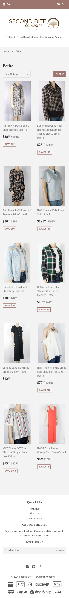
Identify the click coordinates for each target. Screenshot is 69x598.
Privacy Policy (34, 518)
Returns (34, 508)
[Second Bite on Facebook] (28, 567)
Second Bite (25, 576)
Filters (60, 74)
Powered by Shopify (45, 576)
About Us (34, 513)
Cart (63, 4)
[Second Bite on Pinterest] (34, 567)
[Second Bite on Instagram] (39, 567)
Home (6, 51)
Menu (10, 4)
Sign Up (60, 550)
